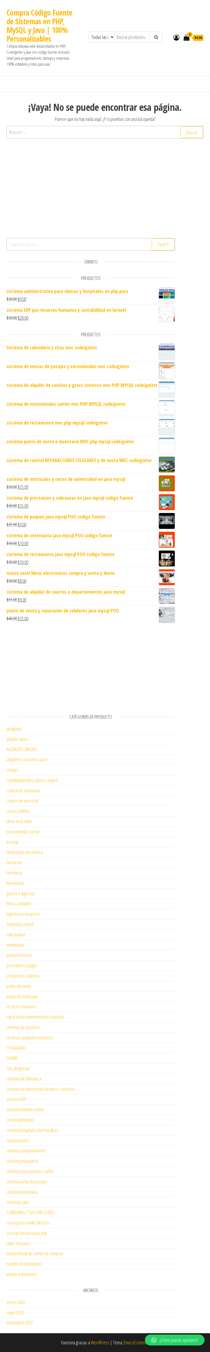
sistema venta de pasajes (27, 1181)
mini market (16, 934)
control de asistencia (23, 790)
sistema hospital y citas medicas (32, 1130)
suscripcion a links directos (28, 1222)
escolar (13, 842)
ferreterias (15, 883)
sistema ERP (17, 1099)
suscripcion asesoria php (27, 1233)
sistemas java (17, 1202)
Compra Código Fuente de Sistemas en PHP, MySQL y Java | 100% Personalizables (39, 25)
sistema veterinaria (22, 1192)
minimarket (15, 945)
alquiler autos (17, 739)
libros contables (20, 903)
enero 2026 (16, 1302)
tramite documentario (24, 1264)
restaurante (16, 1047)
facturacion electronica (25, 852)
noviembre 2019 (20, 1322)
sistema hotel (17, 1140)
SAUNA (12, 1058)
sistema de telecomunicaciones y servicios (41, 1089)
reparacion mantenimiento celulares (36, 1017)
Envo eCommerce (138, 1342)
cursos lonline (18, 811)
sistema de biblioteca (24, 1078)
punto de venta (19, 986)
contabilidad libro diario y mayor (32, 780)
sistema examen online (25, 1109)
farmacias (14, 862)
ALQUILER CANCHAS (22, 749)
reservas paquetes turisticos (30, 1037)
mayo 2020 (15, 1312)
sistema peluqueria (22, 1161)
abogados (15, 728)
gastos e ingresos (21, 893)
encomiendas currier (23, 831)
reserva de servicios (23, 1027)
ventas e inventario (22, 1274)
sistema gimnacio (20, 1119)
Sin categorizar (18, 1068)
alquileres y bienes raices (27, 759)
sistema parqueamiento (26, 1150)
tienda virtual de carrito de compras (35, 1253)
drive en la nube (19, 821)
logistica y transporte (23, 914)
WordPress (100, 1342)
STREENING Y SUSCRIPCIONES (31, 1212)
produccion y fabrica (23, 975)
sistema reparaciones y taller (30, 1171)
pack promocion (19, 955)
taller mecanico (19, 1243)
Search (163, 244)
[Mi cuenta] (176, 37)
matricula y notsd (20, 924)
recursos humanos (22, 1006)
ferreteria (14, 872)
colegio (12, 770)
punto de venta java (22, 996)
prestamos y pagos (22, 965)
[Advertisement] (91, 194)
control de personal (22, 800)
